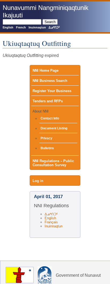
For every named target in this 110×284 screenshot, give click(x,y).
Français (51, 222)
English (8, 27)
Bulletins (47, 148)
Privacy (46, 138)
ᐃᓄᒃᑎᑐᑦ (54, 27)
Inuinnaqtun (37, 27)
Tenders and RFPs (48, 101)
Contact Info (50, 118)
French (21, 27)
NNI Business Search (50, 81)
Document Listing (54, 128)
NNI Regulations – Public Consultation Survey (53, 163)
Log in (38, 181)
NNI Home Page (45, 70)
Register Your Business (52, 91)
